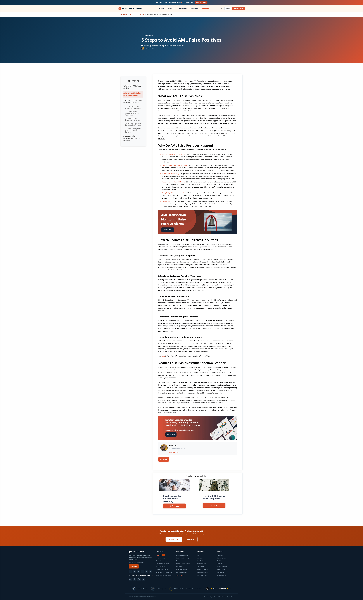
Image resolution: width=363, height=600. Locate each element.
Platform (161, 8)
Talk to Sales (190, 539)
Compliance (140, 14)
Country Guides (201, 563)
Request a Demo (174, 539)
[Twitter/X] (134, 571)
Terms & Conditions (219, 597)
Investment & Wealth (182, 569)
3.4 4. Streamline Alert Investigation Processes (133, 124)
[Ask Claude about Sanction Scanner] (139, 579)
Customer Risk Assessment (164, 575)
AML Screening (160, 558)
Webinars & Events (202, 569)
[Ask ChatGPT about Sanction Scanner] (130, 579)
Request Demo (238, 8)
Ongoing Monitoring (162, 569)
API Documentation (202, 572)
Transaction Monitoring (162, 561)
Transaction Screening (162, 563)
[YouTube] (138, 571)
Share (164, 459)
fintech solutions (178, 198)
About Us (220, 555)
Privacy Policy (208, 597)
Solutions (171, 8)
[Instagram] (146, 571)
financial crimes (184, 105)
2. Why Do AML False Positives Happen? (132, 94)
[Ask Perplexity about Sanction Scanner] (134, 579)
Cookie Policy (230, 597)
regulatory (217, 89)
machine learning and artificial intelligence (180, 279)
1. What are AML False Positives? (132, 87)
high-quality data (198, 259)
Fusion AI (160, 555)
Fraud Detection (160, 566)
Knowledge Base (202, 575)
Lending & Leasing (181, 572)
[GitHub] (142, 571)
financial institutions (197, 128)
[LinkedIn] (130, 571)
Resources (183, 8)
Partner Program (222, 566)
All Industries (180, 576)
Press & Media (221, 569)
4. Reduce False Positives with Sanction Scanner (132, 138)
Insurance (179, 566)
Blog (131, 14)
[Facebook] (150, 571)
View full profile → (174, 452)
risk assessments (229, 267)
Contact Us (220, 572)
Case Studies (200, 561)
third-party (221, 179)
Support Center (221, 575)
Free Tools (205, 8)
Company (194, 8)
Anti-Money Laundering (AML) (187, 81)
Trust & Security (221, 558)
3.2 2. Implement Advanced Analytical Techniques (132, 113)
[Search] (222, 9)
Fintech (178, 561)
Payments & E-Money (182, 558)
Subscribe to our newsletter (136, 562)
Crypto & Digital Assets (183, 563)
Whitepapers (200, 558)
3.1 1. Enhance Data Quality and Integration (133, 107)
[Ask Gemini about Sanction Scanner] (143, 579)
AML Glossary (201, 566)
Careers (219, 563)
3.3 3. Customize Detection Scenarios (132, 119)
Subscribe (134, 566)
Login (228, 8)
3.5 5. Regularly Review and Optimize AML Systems (133, 130)
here (163, 356)
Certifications (221, 561)
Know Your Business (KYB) (164, 572)
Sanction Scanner (173, 370)
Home (124, 14)
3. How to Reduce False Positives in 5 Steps (132, 101)
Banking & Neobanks (182, 555)
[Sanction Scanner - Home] (130, 8)
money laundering (165, 105)
